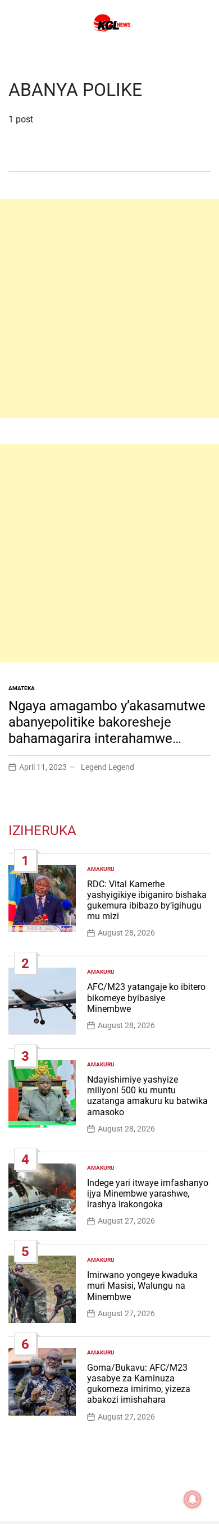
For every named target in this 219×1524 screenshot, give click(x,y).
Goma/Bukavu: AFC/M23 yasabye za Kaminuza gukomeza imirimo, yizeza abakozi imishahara (138, 1384)
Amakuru (101, 869)
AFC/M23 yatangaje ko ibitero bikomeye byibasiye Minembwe (146, 998)
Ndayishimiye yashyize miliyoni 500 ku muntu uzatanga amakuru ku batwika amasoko (147, 1095)
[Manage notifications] (193, 1499)
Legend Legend (107, 767)
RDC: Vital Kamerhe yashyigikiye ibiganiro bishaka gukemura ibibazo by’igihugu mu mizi (147, 900)
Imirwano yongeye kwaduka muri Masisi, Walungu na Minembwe (142, 1286)
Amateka (21, 688)
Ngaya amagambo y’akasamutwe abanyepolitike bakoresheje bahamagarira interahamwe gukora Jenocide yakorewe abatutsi (107, 738)
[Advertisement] (109, 308)
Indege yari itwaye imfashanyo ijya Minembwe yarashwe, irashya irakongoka (147, 1194)
